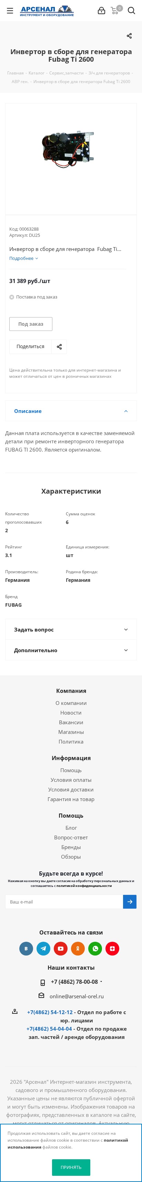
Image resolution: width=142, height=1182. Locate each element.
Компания (71, 691)
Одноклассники (78, 949)
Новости (71, 712)
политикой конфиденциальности (84, 885)
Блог (71, 827)
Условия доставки (71, 789)
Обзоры (71, 856)
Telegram (43, 949)
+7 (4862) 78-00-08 (74, 982)
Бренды (71, 846)
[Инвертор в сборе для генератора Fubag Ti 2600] (71, 153)
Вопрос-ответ (71, 837)
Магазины (71, 731)
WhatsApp (95, 949)
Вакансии (71, 722)
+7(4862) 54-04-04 (49, 1028)
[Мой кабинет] (101, 10)
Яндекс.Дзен (112, 949)
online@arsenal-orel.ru (77, 996)
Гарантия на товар (71, 799)
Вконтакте (26, 949)
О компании (71, 702)
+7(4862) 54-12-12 (50, 1012)
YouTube (61, 949)
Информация (71, 758)
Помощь (71, 770)
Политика (71, 741)
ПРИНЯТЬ (71, 1167)
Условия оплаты (71, 779)
